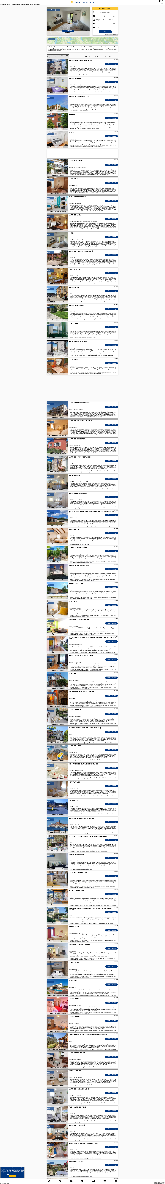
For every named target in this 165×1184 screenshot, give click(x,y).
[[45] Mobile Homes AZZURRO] (57, 897)
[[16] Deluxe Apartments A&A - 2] (57, 348)
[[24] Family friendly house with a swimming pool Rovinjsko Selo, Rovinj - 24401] (57, 518)
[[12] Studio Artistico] (57, 276)
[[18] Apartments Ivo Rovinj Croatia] (57, 410)
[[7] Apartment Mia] (57, 186)
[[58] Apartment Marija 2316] (57, 1132)
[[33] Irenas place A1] (57, 681)
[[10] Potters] (57, 240)
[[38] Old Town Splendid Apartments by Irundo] (57, 771)
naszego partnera (90, 472)
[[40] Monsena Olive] (57, 807)
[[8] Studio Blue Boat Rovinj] (57, 204)
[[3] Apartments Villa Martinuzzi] (57, 103)
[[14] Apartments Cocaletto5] (57, 312)
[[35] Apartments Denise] (57, 717)
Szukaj (105, 32)
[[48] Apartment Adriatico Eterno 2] (57, 951)
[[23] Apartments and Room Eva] (57, 500)
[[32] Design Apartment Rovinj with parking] (57, 662)
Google (2, 1169)
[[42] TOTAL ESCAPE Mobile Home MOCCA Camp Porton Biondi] (57, 843)
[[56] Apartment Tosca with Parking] (57, 1096)
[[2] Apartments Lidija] (57, 85)
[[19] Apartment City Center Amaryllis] (57, 428)
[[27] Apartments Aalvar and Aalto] (57, 572)
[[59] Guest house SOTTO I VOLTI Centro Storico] (57, 1150)
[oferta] (52, 74)
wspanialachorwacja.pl (82, 2)
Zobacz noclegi (111, 64)
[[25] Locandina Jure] (57, 536)
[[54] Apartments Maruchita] (57, 1060)
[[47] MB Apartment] (57, 933)
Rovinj (48, 61)
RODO (8, 1174)
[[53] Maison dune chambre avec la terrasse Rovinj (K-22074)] (57, 1042)
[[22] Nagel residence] (57, 482)
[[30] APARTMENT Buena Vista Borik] (57, 626)
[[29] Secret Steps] (57, 608)
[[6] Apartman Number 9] (57, 168)
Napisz (163, 1183)
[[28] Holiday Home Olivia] (57, 590)
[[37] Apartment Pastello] (57, 753)
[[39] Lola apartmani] (57, 789)
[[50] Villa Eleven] (57, 987)
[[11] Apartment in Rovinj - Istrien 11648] (57, 258)
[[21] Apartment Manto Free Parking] (57, 464)
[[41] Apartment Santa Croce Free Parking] (57, 825)
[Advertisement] (82, 388)
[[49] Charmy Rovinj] (57, 969)
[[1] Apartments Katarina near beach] (57, 67)
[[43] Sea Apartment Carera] (57, 861)
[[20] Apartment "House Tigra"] (57, 446)
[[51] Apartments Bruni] (57, 1006)
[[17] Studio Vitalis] (57, 366)
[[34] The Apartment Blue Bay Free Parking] (57, 699)
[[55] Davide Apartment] (57, 1078)
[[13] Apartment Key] (57, 294)
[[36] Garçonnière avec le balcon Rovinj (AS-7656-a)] (57, 735)
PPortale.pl (7, 1183)
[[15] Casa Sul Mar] (57, 330)
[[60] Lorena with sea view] (57, 1168)
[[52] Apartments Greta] (57, 1024)
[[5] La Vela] (57, 139)
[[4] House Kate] (57, 121)
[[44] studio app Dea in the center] (57, 879)
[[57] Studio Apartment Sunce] (57, 1114)
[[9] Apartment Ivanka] (57, 222)
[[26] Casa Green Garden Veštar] (57, 554)
